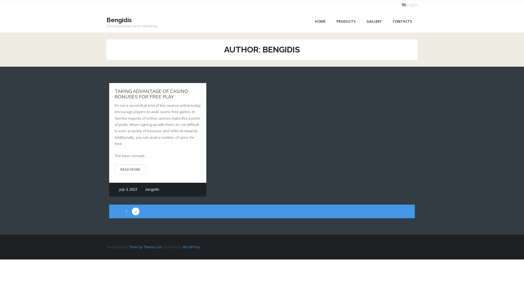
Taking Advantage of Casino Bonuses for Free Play (151, 93)
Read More (130, 169)
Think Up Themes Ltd (145, 247)
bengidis (152, 189)
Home (320, 21)
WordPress (191, 247)
